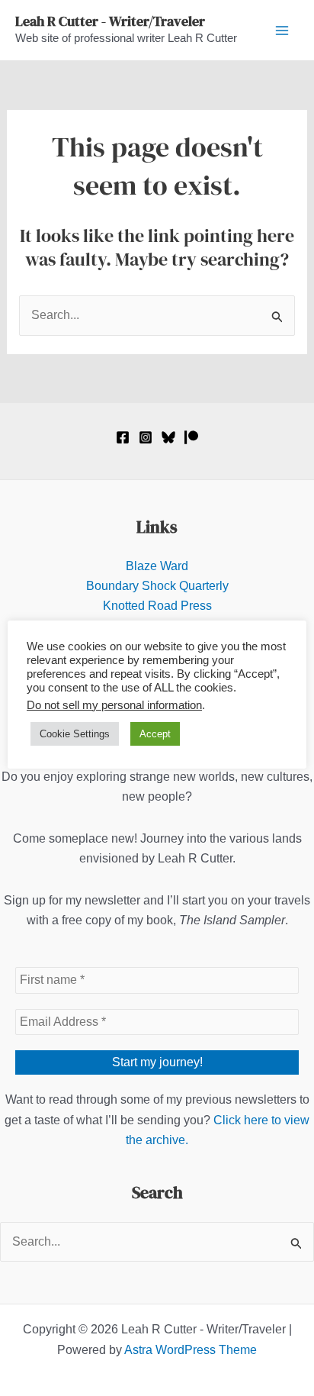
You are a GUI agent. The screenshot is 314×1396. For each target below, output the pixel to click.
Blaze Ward (157, 565)
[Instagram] (145, 437)
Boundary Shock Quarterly (157, 585)
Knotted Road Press (157, 605)
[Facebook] (123, 437)
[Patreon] (191, 437)
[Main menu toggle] (282, 30)
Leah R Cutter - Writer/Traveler (110, 21)
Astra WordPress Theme (190, 1349)
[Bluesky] (168, 437)
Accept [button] (155, 734)
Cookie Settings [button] (75, 734)
